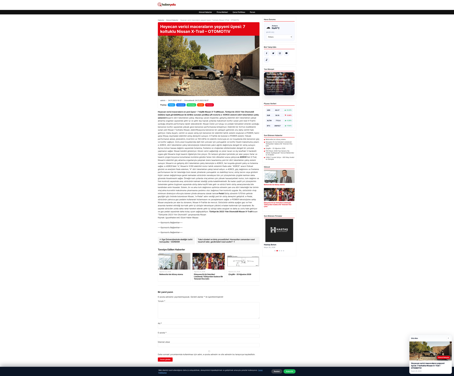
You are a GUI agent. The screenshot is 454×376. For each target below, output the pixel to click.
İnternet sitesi (164, 342)
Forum (252, 12)
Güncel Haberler (205, 12)
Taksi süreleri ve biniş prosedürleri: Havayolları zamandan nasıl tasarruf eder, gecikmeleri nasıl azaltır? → (226, 240)
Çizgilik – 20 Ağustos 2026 (275, 148)
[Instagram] (280, 53)
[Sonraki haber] (291, 76)
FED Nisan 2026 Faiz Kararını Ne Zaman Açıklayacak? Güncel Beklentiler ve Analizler (280, 153)
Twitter (171, 105)
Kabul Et (289, 371)
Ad (160, 323)
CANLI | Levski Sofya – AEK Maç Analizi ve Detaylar (280, 158)
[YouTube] (286, 53)
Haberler (161, 20)
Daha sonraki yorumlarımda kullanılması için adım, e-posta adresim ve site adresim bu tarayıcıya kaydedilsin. (206, 354)
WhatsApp (191, 105)
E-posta (162, 332)
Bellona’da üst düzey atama (276, 139)
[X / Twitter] (273, 53)
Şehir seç (270, 32)
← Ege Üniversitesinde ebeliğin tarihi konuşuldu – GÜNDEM (175, 240)
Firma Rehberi (222, 12)
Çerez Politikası (239, 12)
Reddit (201, 105)
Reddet (277, 371)
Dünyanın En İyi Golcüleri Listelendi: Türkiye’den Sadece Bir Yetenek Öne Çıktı (279, 144)
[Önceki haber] (286, 76)
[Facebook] (266, 53)
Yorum (161, 301)
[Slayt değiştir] (275, 250)
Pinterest (209, 105)
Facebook (181, 105)
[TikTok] (266, 60)
